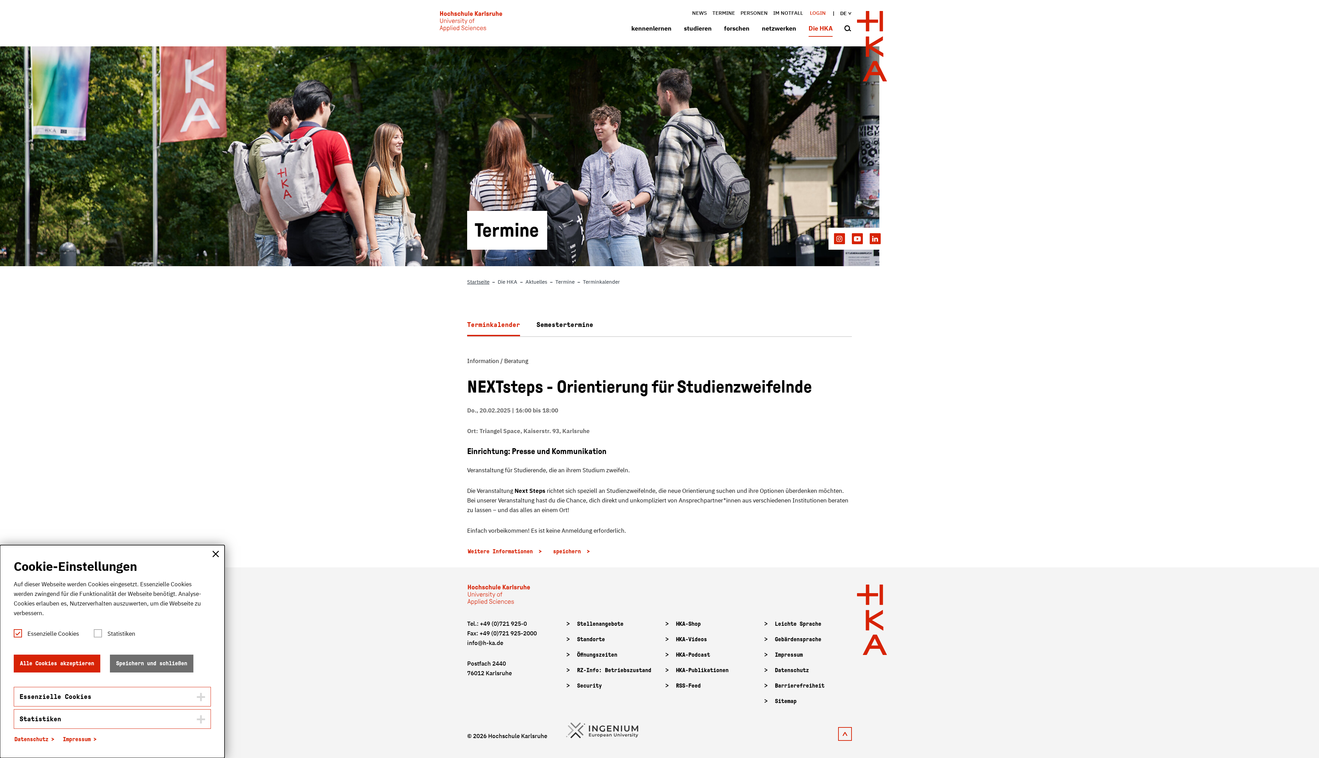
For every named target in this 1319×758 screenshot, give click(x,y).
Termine (723, 13)
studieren (698, 28)
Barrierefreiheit (799, 685)
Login (818, 13)
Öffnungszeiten (597, 655)
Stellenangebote (600, 624)
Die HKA (821, 28)
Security (589, 685)
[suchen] (848, 29)
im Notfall (788, 13)
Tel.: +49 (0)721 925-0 (497, 623)
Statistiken (121, 633)
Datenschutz (792, 670)
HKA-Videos (691, 639)
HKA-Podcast (693, 655)
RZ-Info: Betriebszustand (614, 670)
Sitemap (786, 701)
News (699, 13)
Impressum (789, 655)
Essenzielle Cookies (53, 633)
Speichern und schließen (151, 663)
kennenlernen (651, 28)
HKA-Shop (688, 624)
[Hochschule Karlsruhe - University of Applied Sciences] (471, 22)
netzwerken (779, 28)
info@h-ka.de (485, 643)
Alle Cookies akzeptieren (57, 663)
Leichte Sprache (798, 624)
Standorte (591, 639)
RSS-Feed (688, 685)
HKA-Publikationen (702, 670)
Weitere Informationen (502, 551)
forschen (736, 28)
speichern (568, 551)
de (843, 13)
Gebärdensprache (798, 639)
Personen (754, 13)
